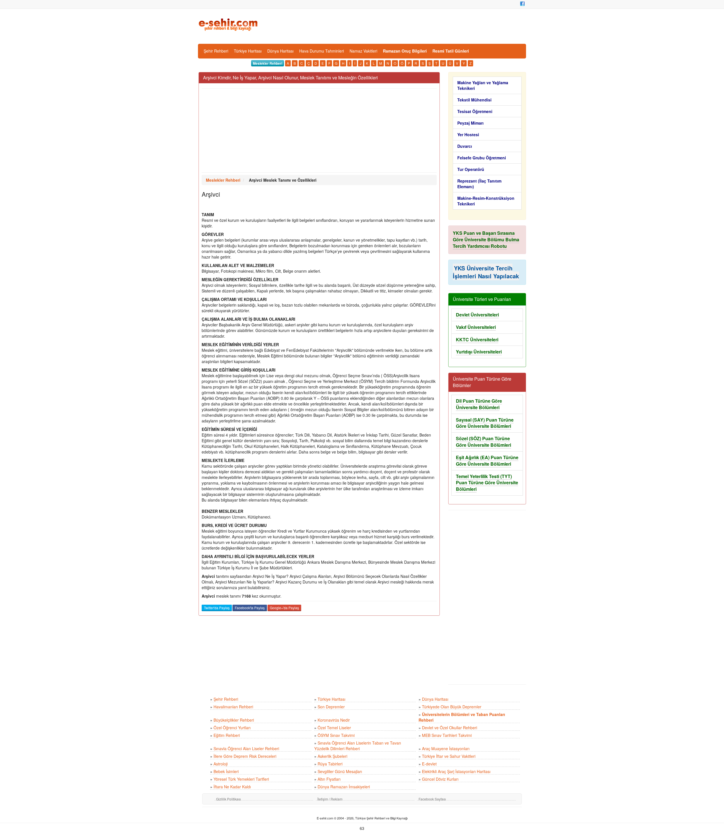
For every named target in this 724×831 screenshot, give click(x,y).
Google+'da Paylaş (284, 607)
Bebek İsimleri (226, 771)
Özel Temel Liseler (334, 727)
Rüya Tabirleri (330, 764)
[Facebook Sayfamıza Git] (522, 3)
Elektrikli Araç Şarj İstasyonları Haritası (456, 771)
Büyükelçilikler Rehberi (234, 720)
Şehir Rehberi (216, 51)
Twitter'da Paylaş (217, 607)
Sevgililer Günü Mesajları (340, 771)
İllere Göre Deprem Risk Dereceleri (245, 756)
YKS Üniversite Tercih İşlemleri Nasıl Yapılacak (486, 272)
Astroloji (221, 764)
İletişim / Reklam (329, 799)
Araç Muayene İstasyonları (445, 748)
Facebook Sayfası (432, 799)
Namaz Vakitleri (363, 51)
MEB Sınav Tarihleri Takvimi (447, 735)
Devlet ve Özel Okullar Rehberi (449, 727)
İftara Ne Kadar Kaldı (232, 786)
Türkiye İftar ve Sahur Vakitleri (448, 756)
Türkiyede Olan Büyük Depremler (451, 707)
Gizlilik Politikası (228, 799)
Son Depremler (331, 707)
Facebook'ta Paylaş (250, 607)
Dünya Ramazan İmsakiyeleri (344, 786)
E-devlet (429, 764)
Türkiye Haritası (248, 51)
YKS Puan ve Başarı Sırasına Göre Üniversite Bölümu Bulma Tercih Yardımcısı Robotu (486, 239)
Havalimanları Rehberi (233, 707)
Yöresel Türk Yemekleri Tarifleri (241, 779)
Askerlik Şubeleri (332, 756)
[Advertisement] (319, 130)
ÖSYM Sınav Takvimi (336, 735)
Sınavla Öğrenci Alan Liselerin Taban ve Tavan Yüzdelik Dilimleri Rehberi (357, 745)
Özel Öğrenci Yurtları (232, 727)
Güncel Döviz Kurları (440, 779)
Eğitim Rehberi (227, 735)
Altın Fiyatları (329, 779)
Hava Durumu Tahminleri (321, 51)
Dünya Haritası (280, 51)
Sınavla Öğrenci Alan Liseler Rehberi (246, 748)
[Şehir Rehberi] (228, 24)
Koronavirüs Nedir (334, 720)
